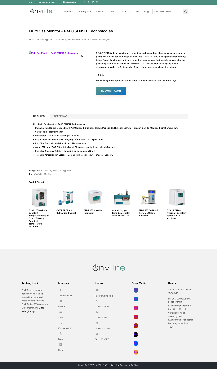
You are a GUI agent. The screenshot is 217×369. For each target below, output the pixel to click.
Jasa (113, 12)
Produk (100, 12)
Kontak (126, 12)
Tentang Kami (84, 12)
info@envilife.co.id (104, 295)
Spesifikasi (61, 116)
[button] (82, 56)
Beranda (68, 12)
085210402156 (102, 328)
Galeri (137, 12)
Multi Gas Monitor (42, 174)
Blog (146, 12)
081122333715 (102, 339)
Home (31, 39)
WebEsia (135, 365)
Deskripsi (39, 116)
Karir (60, 350)
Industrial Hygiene (44, 39)
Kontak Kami (64, 328)
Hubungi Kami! (111, 90)
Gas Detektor (60, 39)
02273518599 (102, 306)
